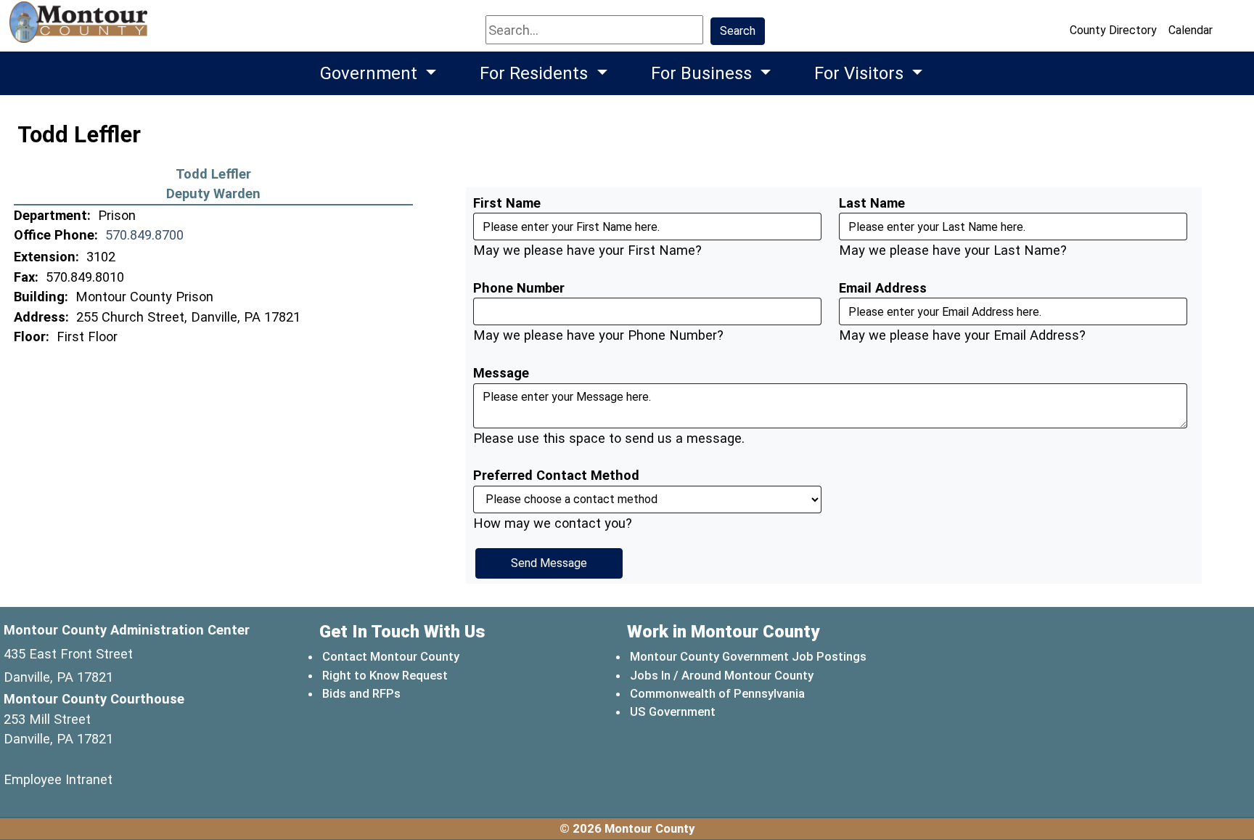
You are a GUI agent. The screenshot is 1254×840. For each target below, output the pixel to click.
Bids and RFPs (361, 693)
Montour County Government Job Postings (748, 656)
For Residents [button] (536, 73)
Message (501, 372)
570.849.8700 (144, 234)
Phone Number (519, 287)
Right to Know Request (385, 675)
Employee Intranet (58, 779)
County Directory (1113, 30)
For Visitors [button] (861, 73)
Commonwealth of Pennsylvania (718, 693)
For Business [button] (703, 73)
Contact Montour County (390, 656)
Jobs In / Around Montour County (722, 675)
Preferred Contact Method (556, 475)
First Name (507, 203)
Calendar (1190, 30)
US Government (673, 711)
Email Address (883, 287)
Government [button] (371, 73)
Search (737, 31)
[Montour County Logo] (80, 29)
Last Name (872, 203)
